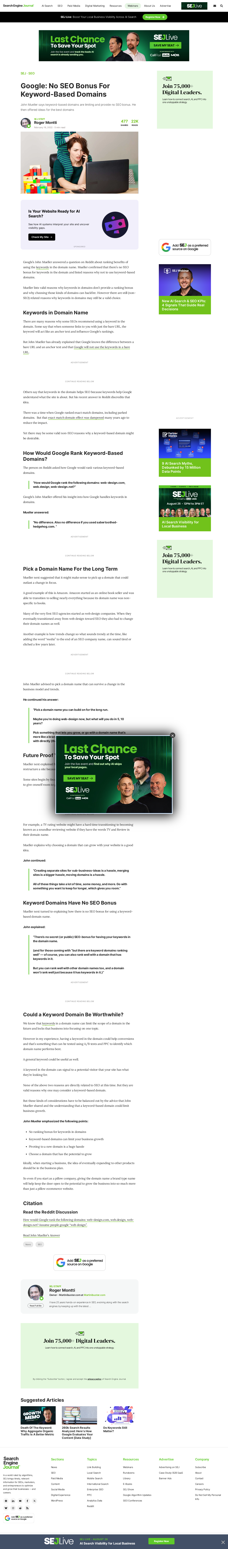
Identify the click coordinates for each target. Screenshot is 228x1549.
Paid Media (73, 5)
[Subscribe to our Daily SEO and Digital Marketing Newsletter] (214, 5)
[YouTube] (20, 1501)
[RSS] (27, 1508)
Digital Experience (60, 1495)
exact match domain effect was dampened (76, 417)
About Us (149, 5)
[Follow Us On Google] (79, 1262)
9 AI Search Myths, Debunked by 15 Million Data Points (181, 467)
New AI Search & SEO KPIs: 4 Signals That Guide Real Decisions (184, 305)
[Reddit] (20, 1508)
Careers (199, 1483)
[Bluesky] (6, 1508)
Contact (199, 1478)
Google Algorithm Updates (137, 1495)
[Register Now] (185, 280)
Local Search (94, 1472)
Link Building (94, 1467)
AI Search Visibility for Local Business (180, 524)
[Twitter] (34, 1501)
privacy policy (94, 1379)
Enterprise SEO (95, 1489)
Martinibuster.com (94, 1294)
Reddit (90, 1506)
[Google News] (6, 1501)
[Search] (221, 5)
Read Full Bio (36, 1305)
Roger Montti (45, 122)
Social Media (58, 1489)
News (28, 1244)
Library (126, 1478)
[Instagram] (13, 1508)
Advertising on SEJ (169, 1467)
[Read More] (185, 443)
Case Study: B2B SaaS (171, 1472)
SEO (60, 5)
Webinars (133, 5)
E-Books (127, 1483)
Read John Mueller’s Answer (41, 1235)
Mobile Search (94, 1478)
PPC (89, 1495)
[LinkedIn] (13, 1501)
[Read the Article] (38, 1415)
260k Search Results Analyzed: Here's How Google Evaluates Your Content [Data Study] (77, 1432)
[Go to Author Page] (26, 123)
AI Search (47, 5)
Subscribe (200, 1467)
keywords (42, 267)
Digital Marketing (95, 5)
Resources (115, 5)
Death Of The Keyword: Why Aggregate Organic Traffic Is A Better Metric (37, 1431)
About (198, 1472)
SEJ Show (128, 1489)
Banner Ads (165, 1478)
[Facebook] (27, 1501)
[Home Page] (18, 5)
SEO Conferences (132, 1500)
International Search (98, 1483)
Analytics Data (94, 1500)
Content (55, 1483)
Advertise (165, 5)
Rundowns (128, 1472)
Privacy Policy (202, 1489)
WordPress (57, 1500)
